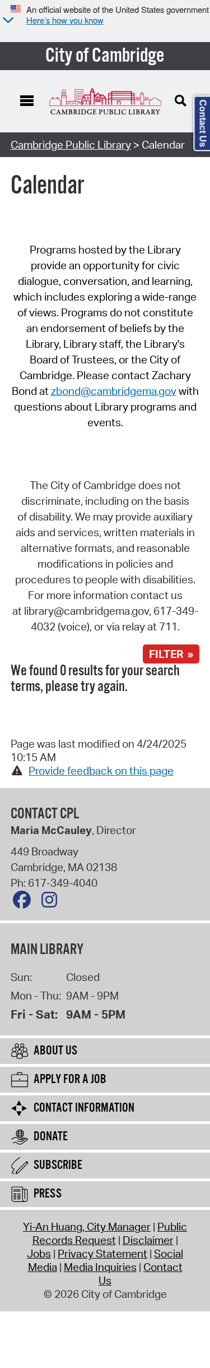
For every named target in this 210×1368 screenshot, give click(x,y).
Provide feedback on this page (101, 770)
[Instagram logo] (52, 902)
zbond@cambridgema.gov (113, 391)
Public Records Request (110, 1233)
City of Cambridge (105, 56)
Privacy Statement (102, 1253)
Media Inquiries (100, 1267)
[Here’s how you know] (6, 21)
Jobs (39, 1253)
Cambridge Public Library (71, 144)
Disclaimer (148, 1240)
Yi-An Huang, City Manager (87, 1226)
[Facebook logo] (25, 902)
